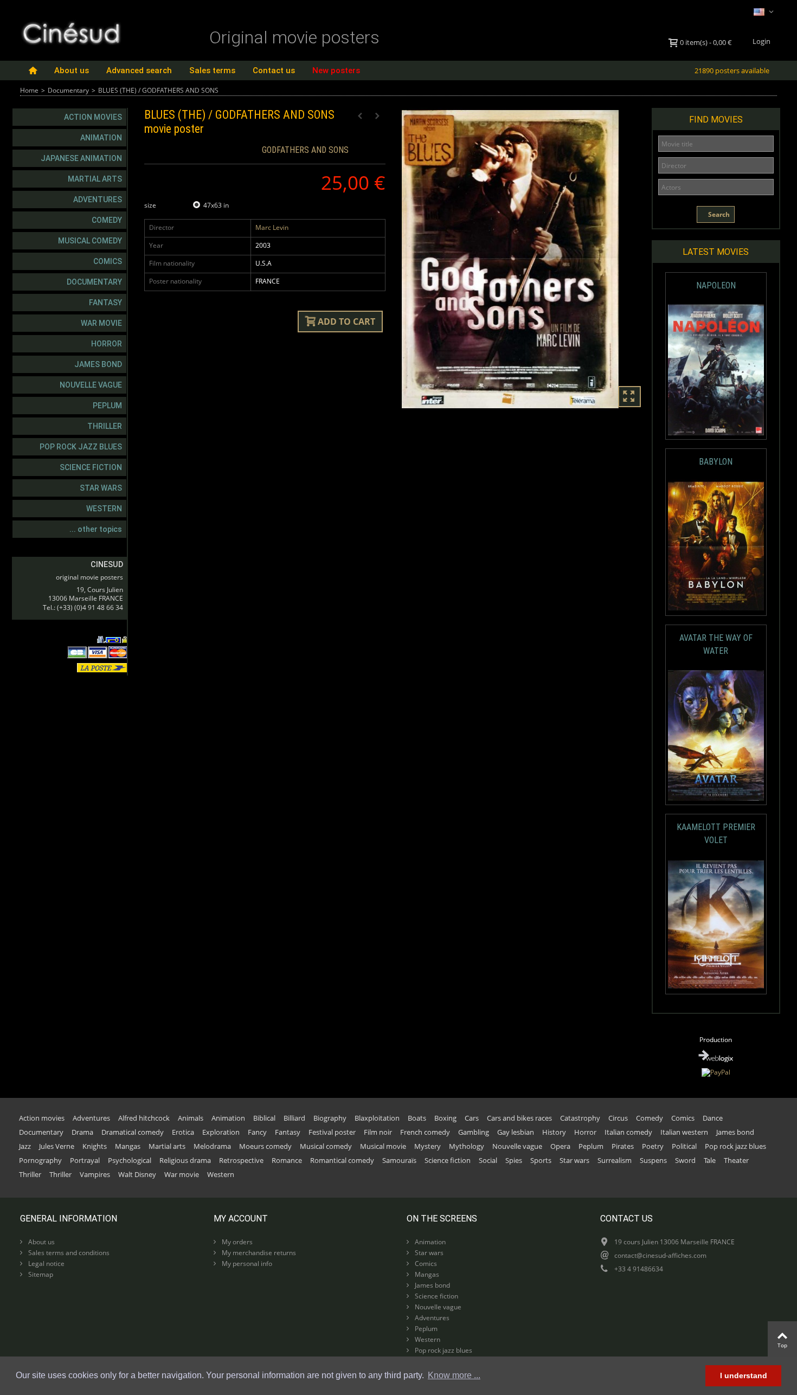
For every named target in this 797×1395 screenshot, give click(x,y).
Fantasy (105, 302)
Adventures (97, 199)
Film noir (378, 1132)
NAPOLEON (716, 285)
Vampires (95, 1174)
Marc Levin (271, 227)
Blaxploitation (377, 1118)
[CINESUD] (70, 31)
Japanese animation (81, 158)
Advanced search (139, 70)
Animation (101, 137)
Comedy (107, 220)
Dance (713, 1118)
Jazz (25, 1146)
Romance (287, 1160)
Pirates (623, 1146)
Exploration (221, 1132)
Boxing (445, 1118)
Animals (190, 1118)
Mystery (427, 1146)
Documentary (68, 90)
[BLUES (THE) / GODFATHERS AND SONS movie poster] (522, 259)
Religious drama (185, 1160)
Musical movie (383, 1146)
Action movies (93, 117)
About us (71, 70)
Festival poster (332, 1132)
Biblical (264, 1118)
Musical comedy (90, 240)
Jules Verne (56, 1146)
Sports (540, 1160)
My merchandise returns (258, 1252)
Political (684, 1146)
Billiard (294, 1118)
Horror (106, 343)
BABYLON (715, 462)
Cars (472, 1118)
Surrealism (614, 1160)
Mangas (127, 1146)
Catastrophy (580, 1118)
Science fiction (91, 467)
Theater (736, 1160)
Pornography (40, 1160)
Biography (329, 1118)
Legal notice (46, 1263)
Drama (82, 1132)
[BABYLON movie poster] (716, 546)
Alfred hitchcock (144, 1118)
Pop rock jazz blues (81, 446)
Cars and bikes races (519, 1118)
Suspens (653, 1160)
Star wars (101, 488)
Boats (417, 1118)
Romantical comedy (342, 1160)
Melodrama (212, 1146)
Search (718, 214)
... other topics (95, 529)
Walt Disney (137, 1174)
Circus (618, 1118)
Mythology (466, 1146)
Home (29, 90)
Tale (710, 1160)
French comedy (425, 1132)
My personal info (246, 1263)
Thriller (104, 426)
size (151, 205)
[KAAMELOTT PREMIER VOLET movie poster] (716, 925)
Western (104, 508)
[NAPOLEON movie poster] (716, 370)
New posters (336, 70)
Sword (685, 1160)
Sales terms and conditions (68, 1252)
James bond (98, 364)
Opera (560, 1146)
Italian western (684, 1132)
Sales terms (212, 70)
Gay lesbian (515, 1132)
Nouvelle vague (91, 385)
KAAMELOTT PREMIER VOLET (716, 833)
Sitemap (40, 1274)
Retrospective (241, 1160)
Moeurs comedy (265, 1146)
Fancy (257, 1132)
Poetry (653, 1146)
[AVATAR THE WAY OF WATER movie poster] (716, 735)
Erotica (183, 1132)
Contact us (274, 70)
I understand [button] (743, 1375)
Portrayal (85, 1160)
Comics (107, 261)
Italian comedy (628, 1132)
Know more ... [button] (454, 1375)
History (554, 1132)
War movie (101, 323)
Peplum (107, 405)
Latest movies (716, 252)
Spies (513, 1160)
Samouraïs (399, 1160)
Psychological (129, 1160)
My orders (236, 1241)
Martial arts (95, 179)
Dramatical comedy (132, 1132)
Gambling (473, 1132)
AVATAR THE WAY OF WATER (716, 644)
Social (488, 1160)
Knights (94, 1146)
